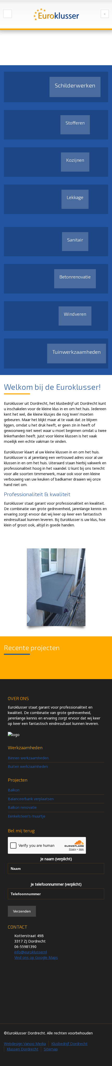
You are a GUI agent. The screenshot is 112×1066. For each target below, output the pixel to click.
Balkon (14, 790)
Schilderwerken (75, 85)
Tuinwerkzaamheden (76, 352)
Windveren (75, 314)
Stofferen (75, 123)
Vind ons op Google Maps (36, 957)
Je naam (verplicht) (56, 858)
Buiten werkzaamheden (28, 766)
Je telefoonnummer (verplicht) (56, 884)
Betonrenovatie (75, 277)
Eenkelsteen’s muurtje (26, 816)
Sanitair (75, 239)
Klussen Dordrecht (22, 1049)
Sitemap (51, 1049)
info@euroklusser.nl (30, 952)
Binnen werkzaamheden (28, 757)
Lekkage (75, 197)
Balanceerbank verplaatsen (31, 798)
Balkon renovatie (22, 807)
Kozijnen (75, 160)
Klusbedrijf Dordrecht (69, 1043)
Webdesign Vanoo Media (25, 1043)
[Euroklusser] (56, 14)
